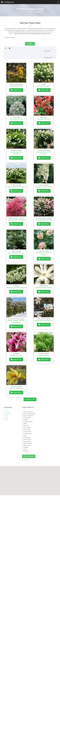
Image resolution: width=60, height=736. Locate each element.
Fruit (7, 415)
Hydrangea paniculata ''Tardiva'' (16, 187)
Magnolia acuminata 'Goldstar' (43, 287)
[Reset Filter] (25, 459)
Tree (7, 419)
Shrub (7, 417)
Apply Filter (30, 456)
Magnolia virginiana (43, 355)
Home (18, 12)
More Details (17, 90)
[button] (30, 479)
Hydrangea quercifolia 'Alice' (16, 253)
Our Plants (24, 12)
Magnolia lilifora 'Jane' (16, 355)
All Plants (7, 412)
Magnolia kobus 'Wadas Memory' (44, 320)
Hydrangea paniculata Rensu (44, 220)
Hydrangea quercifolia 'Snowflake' (16, 287)
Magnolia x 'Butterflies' (16, 388)
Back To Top (31, 399)
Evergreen (8, 414)
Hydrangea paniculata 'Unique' (43, 187)
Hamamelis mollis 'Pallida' (16, 86)
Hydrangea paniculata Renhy (16, 220)
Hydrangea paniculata (43, 86)
